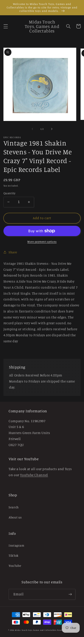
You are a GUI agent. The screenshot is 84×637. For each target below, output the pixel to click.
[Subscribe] (70, 594)
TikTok (14, 555)
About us (15, 517)
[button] (6, 26)
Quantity (9, 193)
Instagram (16, 545)
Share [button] (13, 252)
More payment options (42, 241)
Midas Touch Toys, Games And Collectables (35, 630)
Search (14, 507)
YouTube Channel (34, 475)
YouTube (15, 565)
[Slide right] (51, 129)
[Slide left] (32, 129)
